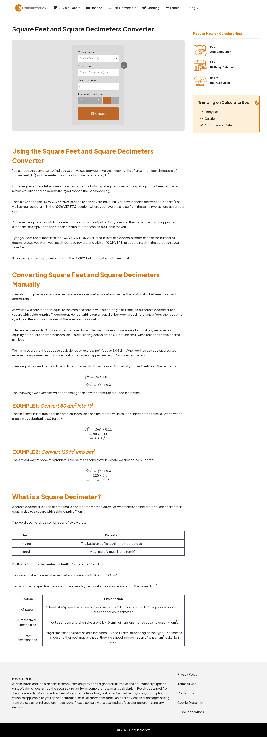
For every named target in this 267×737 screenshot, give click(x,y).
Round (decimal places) (92, 94)
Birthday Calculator (223, 67)
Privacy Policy (187, 674)
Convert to (84, 66)
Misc (213, 47)
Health (214, 77)
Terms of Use (186, 684)
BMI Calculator (220, 82)
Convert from (86, 52)
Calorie (210, 118)
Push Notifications (190, 712)
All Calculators (69, 8)
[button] (98, 113)
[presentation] (200, 50)
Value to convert (88, 80)
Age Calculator (220, 52)
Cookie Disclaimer (190, 702)
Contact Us (185, 693)
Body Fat (211, 112)
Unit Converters (124, 8)
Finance (96, 8)
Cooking (153, 8)
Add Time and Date (218, 125)
